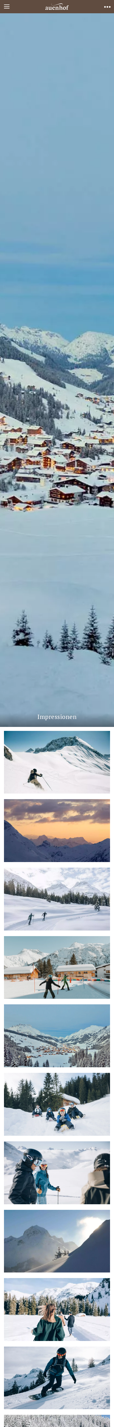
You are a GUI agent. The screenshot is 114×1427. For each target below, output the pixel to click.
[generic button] (102, 440)
